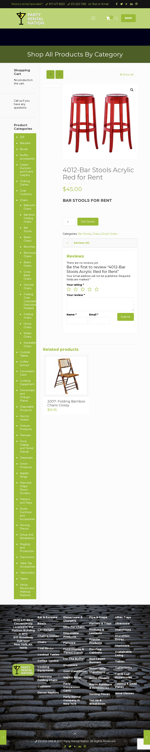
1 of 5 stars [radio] (69, 289)
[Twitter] (122, 4)
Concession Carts (27, 373)
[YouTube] (127, 4)
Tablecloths (27, 572)
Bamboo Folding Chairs (28, 218)
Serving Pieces (25, 527)
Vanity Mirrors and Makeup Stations (27, 590)
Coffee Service (24, 363)
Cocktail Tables (25, 354)
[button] (132, 90)
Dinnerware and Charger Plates (27, 395)
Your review (76, 295)
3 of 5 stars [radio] (82, 289)
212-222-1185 (78, 4)
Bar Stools (84, 233)
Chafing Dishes (25, 183)
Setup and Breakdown (27, 536)
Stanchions (27, 557)
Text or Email (100, 4)
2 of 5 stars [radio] (76, 289)
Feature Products (26, 427)
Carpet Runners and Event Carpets (26, 170)
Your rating (75, 284)
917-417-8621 (57, 4)
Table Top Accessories (27, 565)
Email (93, 314)
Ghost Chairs (109, 233)
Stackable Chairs (28, 344)
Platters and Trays (26, 501)
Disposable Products (27, 408)
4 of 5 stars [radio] (89, 289)
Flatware (25, 435)
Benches (28, 246)
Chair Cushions (25, 192)
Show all (128, 74)
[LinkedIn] (132, 4)
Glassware (26, 457)
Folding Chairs (28, 316)
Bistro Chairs (27, 264)
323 (22, 137)
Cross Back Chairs (27, 275)
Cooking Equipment (27, 382)
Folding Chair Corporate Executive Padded (28, 301)
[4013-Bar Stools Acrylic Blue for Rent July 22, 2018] (147, 737)
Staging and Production (27, 548)
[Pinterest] (136, 4)
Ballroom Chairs (28, 207)
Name (71, 314)
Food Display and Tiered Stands (26, 446)
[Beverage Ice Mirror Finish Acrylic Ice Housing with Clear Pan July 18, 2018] (3, 737)
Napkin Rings (24, 475)
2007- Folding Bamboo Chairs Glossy (66, 403)
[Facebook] (117, 4)
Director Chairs (28, 286)
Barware (25, 143)
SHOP (128, 18)
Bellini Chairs (27, 239)
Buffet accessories (27, 157)
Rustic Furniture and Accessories (27, 514)
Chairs (96, 233)
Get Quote (88, 221)
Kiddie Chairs (27, 335)
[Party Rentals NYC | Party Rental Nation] (30, 18)
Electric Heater (24, 418)
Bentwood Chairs (28, 254)
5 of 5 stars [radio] (96, 289)
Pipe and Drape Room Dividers (25, 488)
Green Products (26, 465)
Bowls (24, 149)
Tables (24, 578)
